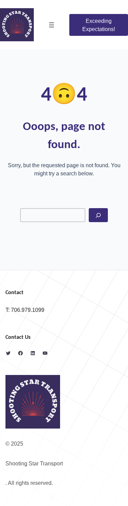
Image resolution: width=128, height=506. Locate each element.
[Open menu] (51, 25)
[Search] (98, 215)
